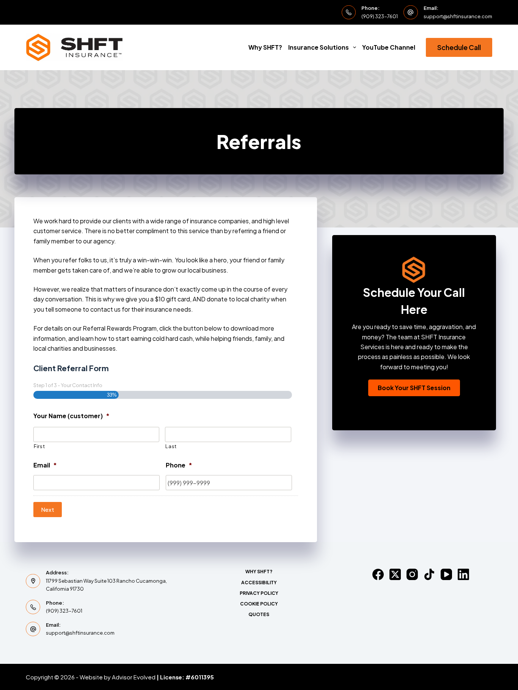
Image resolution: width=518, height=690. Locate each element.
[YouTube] (446, 574)
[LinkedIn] (463, 574)
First (39, 446)
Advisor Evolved (133, 677)
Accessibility (259, 582)
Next (47, 509)
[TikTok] (429, 574)
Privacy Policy (259, 593)
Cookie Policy (259, 604)
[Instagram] (412, 574)
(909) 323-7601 (379, 16)
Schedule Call (459, 47)
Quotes (258, 614)
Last (171, 446)
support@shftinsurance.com (458, 16)
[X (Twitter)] (395, 574)
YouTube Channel (388, 47)
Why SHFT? (265, 47)
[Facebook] (378, 574)
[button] (414, 388)
